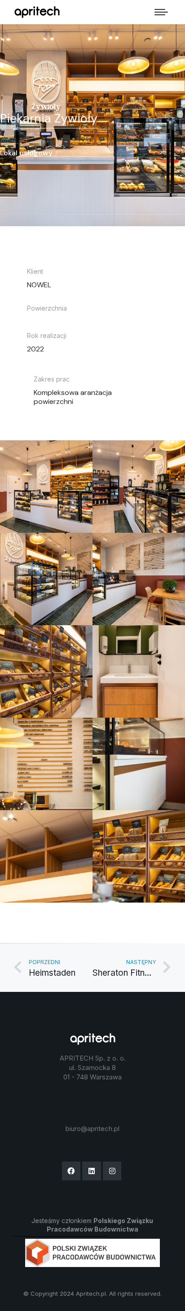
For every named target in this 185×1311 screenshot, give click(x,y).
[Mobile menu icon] (161, 12)
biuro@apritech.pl (92, 1128)
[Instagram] (112, 1171)
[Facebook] (71, 1171)
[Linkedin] (91, 1171)
